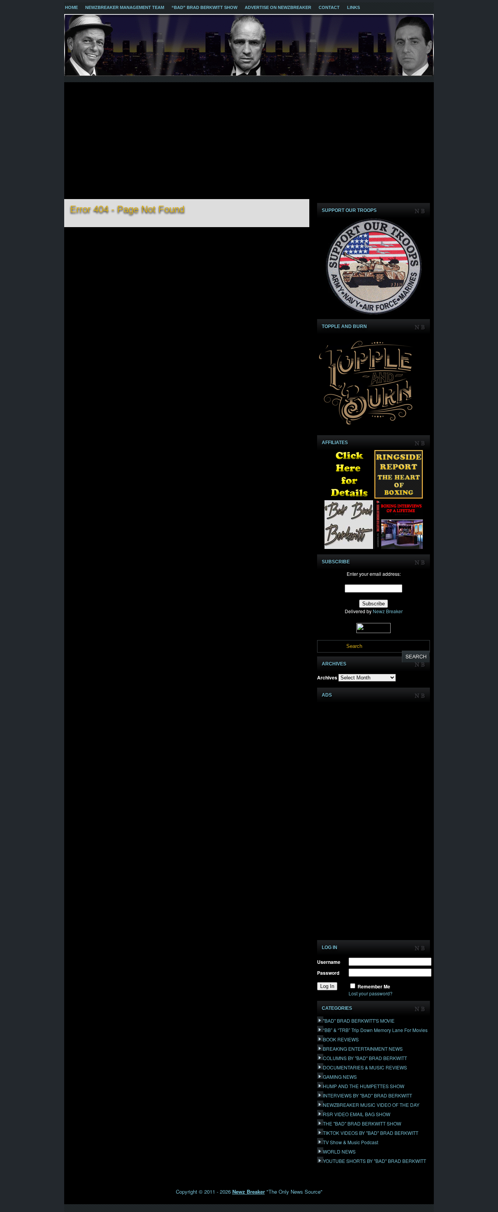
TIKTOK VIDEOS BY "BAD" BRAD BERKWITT (370, 1132)
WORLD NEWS (339, 1151)
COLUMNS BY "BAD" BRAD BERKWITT (365, 1058)
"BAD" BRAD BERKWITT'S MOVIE (359, 1020)
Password (328, 972)
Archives (327, 677)
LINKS (353, 7)
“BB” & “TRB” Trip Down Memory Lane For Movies (375, 1030)
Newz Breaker (388, 611)
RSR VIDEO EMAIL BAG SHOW (356, 1114)
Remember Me (374, 986)
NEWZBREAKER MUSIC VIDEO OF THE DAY (371, 1104)
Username (328, 961)
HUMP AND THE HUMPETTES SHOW (363, 1086)
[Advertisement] (249, 140)
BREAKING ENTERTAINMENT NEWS (363, 1048)
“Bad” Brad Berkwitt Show (204, 7)
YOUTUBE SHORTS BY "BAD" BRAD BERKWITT (374, 1160)
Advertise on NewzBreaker (278, 7)
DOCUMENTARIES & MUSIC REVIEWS (365, 1067)
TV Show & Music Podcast (350, 1142)
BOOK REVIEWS (341, 1039)
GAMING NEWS (340, 1076)
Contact (329, 7)
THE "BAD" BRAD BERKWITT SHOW (362, 1123)
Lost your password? (371, 993)
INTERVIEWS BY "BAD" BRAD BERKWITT (367, 1095)
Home (71, 7)
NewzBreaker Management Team (124, 7)
